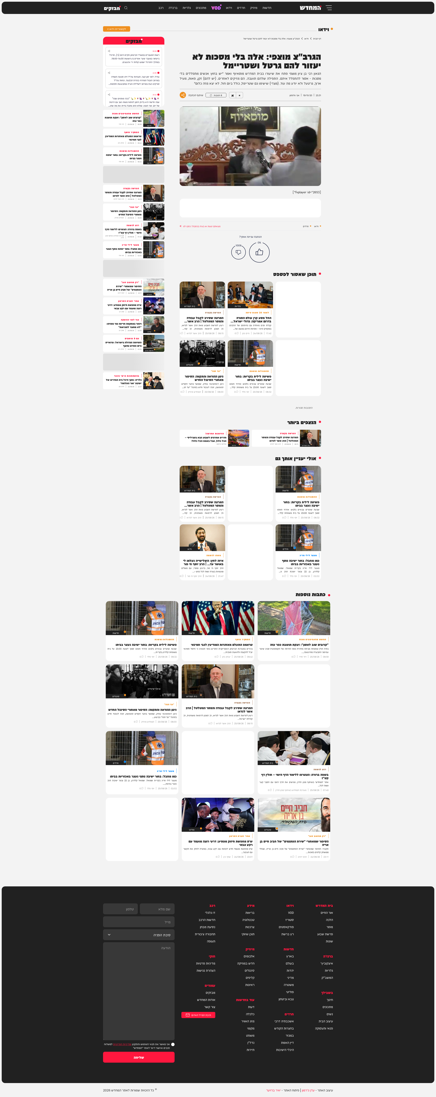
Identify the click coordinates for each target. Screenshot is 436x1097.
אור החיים (327, 912)
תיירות (250, 1049)
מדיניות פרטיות (205, 963)
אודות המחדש (206, 999)
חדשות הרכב (207, 919)
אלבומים (249, 956)
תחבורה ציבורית (205, 934)
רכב (161, 7)
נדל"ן (250, 1042)
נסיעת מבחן (207, 927)
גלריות (187, 7)
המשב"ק (327, 977)
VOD (216, 7)
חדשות (266, 7)
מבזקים (210, 992)
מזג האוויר (247, 1021)
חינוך (330, 999)
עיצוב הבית (326, 1021)
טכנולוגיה (248, 919)
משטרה (289, 984)
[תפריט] (328, 7)
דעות (251, 1007)
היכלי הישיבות (285, 1049)
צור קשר (209, 1007)
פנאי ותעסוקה (324, 1028)
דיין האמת (287, 1042)
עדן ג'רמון (308, 1089)
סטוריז (289, 919)
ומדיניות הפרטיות (122, 1044)
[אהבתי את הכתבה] (259, 252)
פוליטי (290, 992)
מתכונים (201, 7)
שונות (329, 941)
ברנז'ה (173, 7)
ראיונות (249, 984)
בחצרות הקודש (284, 1028)
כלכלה (250, 1014)
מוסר (329, 927)
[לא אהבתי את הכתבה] (238, 252)
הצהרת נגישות (206, 970)
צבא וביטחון (286, 999)
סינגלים (249, 970)
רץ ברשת (287, 934)
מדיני (290, 977)
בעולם (290, 963)
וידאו (229, 7)
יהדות (290, 970)
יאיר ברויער (273, 1089)
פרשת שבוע (325, 934)
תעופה (211, 941)
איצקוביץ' (327, 963)
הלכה (329, 919)
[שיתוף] (109, 51)
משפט (250, 1035)
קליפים (250, 977)
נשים (330, 1014)
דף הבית (317, 38)
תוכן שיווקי (248, 934)
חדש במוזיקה (245, 963)
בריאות (249, 912)
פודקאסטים (286, 927)
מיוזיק (253, 7)
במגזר (290, 1035)
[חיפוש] (126, 8)
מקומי (250, 1028)
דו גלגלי (210, 912)
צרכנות (249, 927)
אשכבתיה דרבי (284, 1021)
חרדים (241, 7)
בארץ (290, 956)
